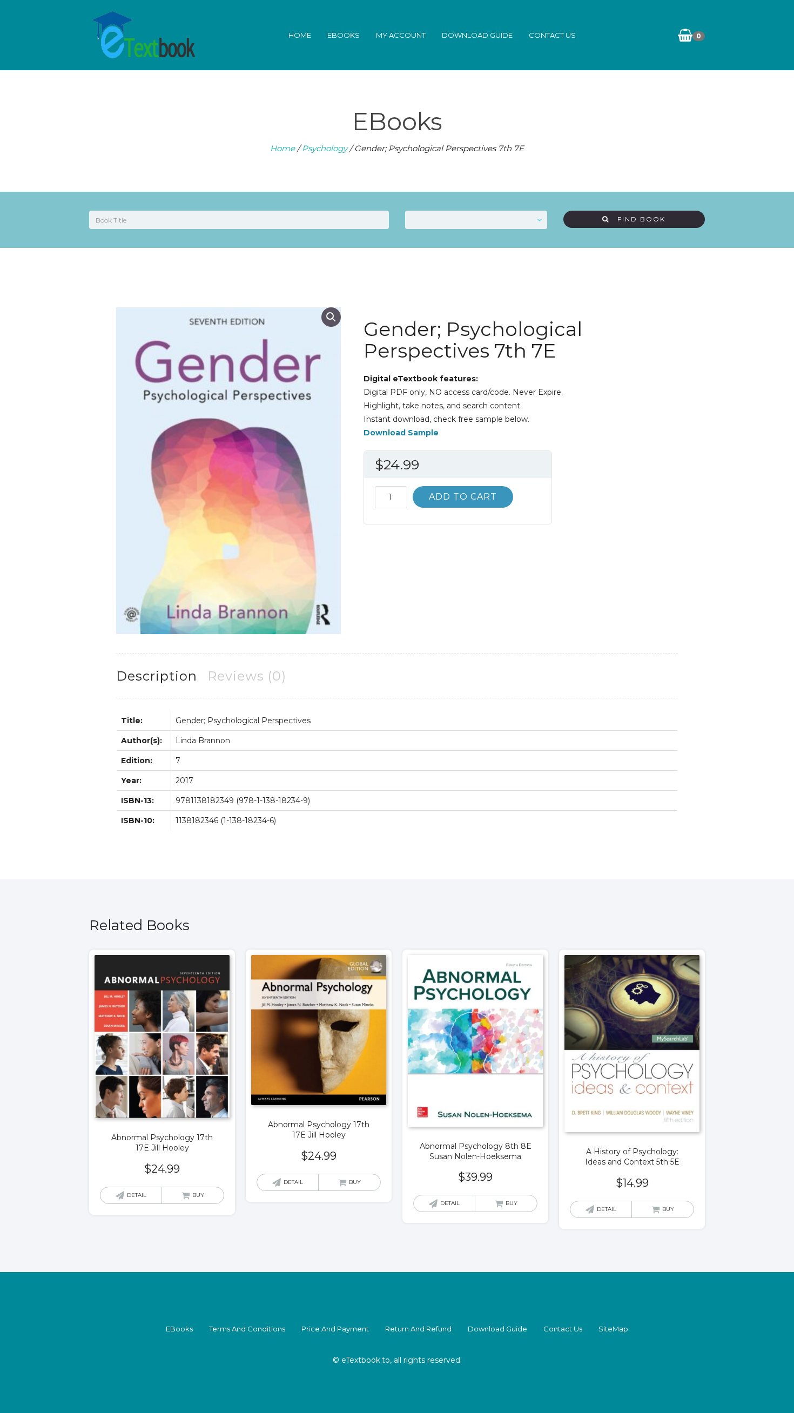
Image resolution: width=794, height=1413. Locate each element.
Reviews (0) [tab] (246, 676)
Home (299, 35)
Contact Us (552, 35)
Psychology (324, 148)
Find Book (637, 219)
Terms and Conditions (247, 1328)
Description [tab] (156, 676)
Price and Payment (335, 1328)
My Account (401, 35)
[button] (331, 317)
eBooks (343, 35)
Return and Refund (418, 1328)
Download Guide (477, 35)
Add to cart (463, 497)
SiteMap (613, 1328)
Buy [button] (198, 1195)
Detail (136, 1195)
